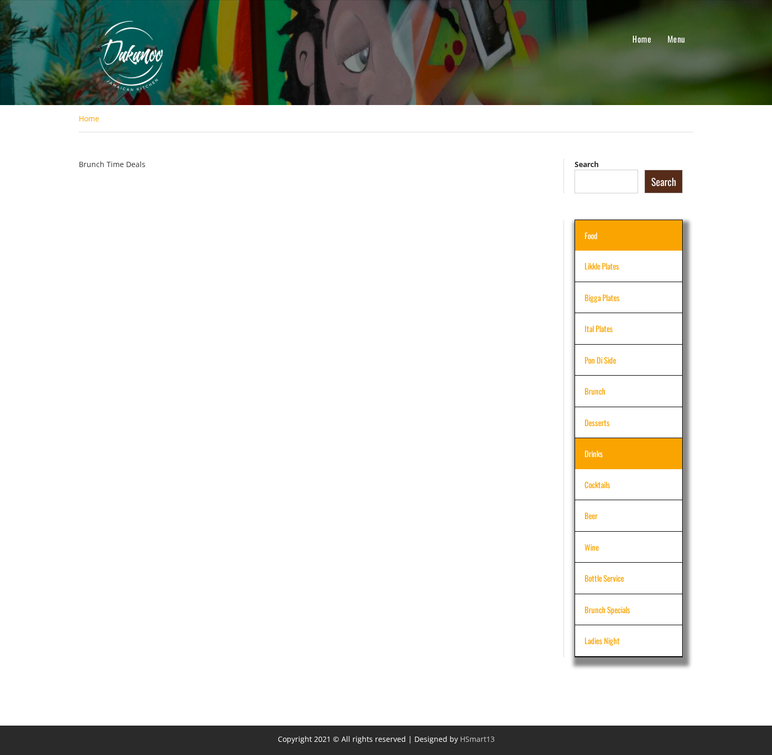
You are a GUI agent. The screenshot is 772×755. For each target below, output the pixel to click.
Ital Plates (599, 328)
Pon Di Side (600, 360)
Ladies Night (602, 640)
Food (591, 235)
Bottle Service (604, 578)
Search (587, 164)
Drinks (594, 453)
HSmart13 (477, 739)
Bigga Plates (602, 297)
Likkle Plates (602, 266)
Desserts (597, 422)
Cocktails (597, 484)
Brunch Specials (607, 609)
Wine (592, 547)
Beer (591, 515)
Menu (676, 39)
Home (641, 39)
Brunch (595, 391)
